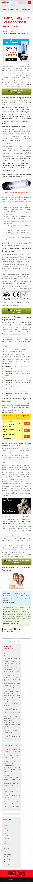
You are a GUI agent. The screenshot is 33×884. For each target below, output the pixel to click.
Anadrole (6, 825)
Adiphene (6, 823)
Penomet (12, 31)
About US (12, 6)
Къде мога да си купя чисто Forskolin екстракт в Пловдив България (12, 763)
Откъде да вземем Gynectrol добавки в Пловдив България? (12, 730)
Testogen (6, 856)
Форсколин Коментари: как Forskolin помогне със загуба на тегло (12, 751)
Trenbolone (7, 862)
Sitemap (21, 879)
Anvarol (6, 828)
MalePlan (4, 31)
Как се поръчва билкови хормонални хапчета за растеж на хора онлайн (12, 718)
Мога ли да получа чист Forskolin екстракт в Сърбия (12, 697)
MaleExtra (7, 844)
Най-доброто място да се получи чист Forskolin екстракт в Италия (12, 691)
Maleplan (15, 879)
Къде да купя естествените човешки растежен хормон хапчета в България (12, 685)
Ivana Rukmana (8, 629)
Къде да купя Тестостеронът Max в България (12, 653)
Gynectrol (6, 838)
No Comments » (8, 631)
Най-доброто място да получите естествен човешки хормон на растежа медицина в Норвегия (12, 661)
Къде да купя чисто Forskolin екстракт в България (12, 736)
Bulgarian (24, 9)
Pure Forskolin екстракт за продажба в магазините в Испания (12, 703)
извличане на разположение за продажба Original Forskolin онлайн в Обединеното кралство (12, 777)
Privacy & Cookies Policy (10, 9)
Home (4, 6)
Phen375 (6, 849)
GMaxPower (7, 836)
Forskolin (6, 833)
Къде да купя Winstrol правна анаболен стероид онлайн (12, 724)
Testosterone (8, 859)
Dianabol (6, 831)
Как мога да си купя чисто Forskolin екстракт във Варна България (12, 769)
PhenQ (6, 851)
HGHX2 (6, 841)
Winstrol (6, 864)
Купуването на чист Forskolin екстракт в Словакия (12, 785)
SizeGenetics (7, 854)
